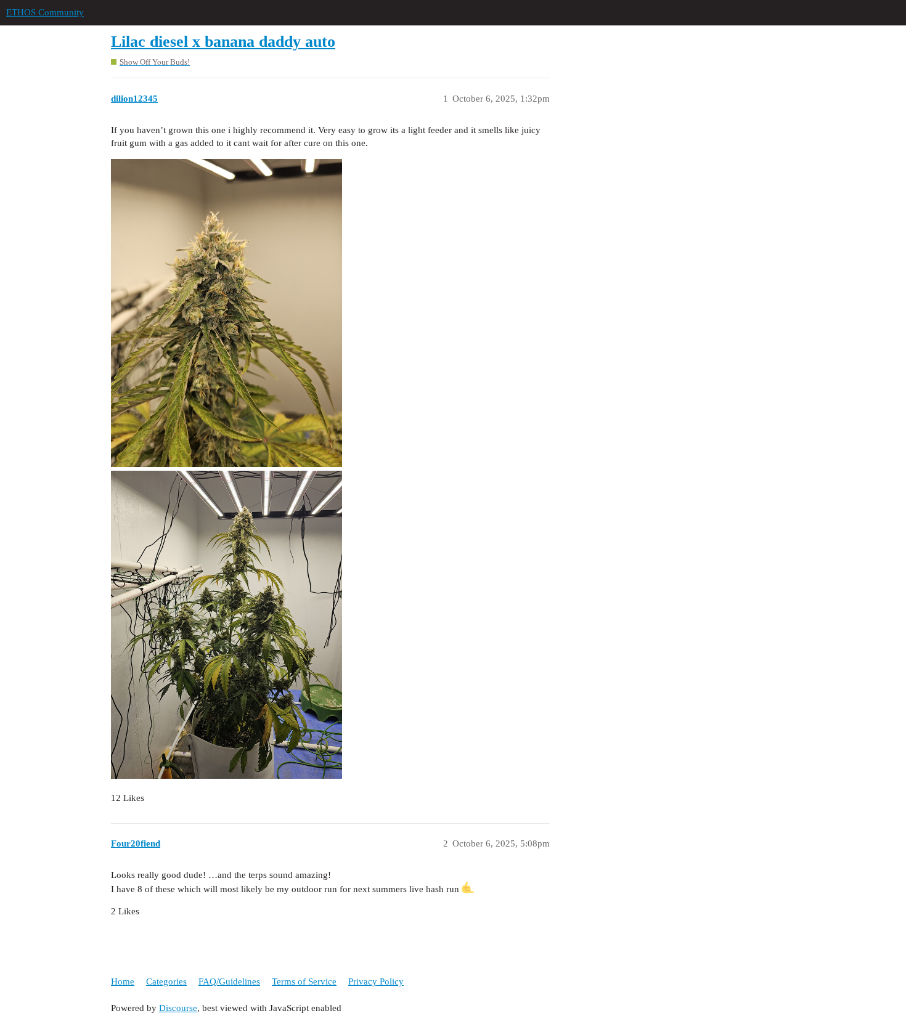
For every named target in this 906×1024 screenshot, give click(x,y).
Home (122, 981)
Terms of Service (304, 981)
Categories (166, 981)
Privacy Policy (376, 981)
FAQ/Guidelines (229, 981)
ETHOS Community (45, 12)
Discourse (178, 1008)
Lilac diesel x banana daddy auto (223, 42)
